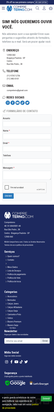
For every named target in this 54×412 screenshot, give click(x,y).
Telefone (7, 155)
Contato (10, 260)
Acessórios (12, 296)
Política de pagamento (16, 274)
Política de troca (14, 281)
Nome (6, 130)
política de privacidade (25, 245)
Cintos (10, 318)
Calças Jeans (13, 303)
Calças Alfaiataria (14, 307)
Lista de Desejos (14, 271)
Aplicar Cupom (41, 2)
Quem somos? (13, 256)
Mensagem (8, 167)
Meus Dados (12, 267)
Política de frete (13, 278)
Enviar (8, 196)
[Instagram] (8, 103)
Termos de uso (9, 245)
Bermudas (11, 300)
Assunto (6, 118)
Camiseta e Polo (14, 314)
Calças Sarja (12, 311)
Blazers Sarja (12, 325)
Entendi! (46, 398)
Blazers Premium (14, 321)
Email (6, 143)
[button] (27, 328)
